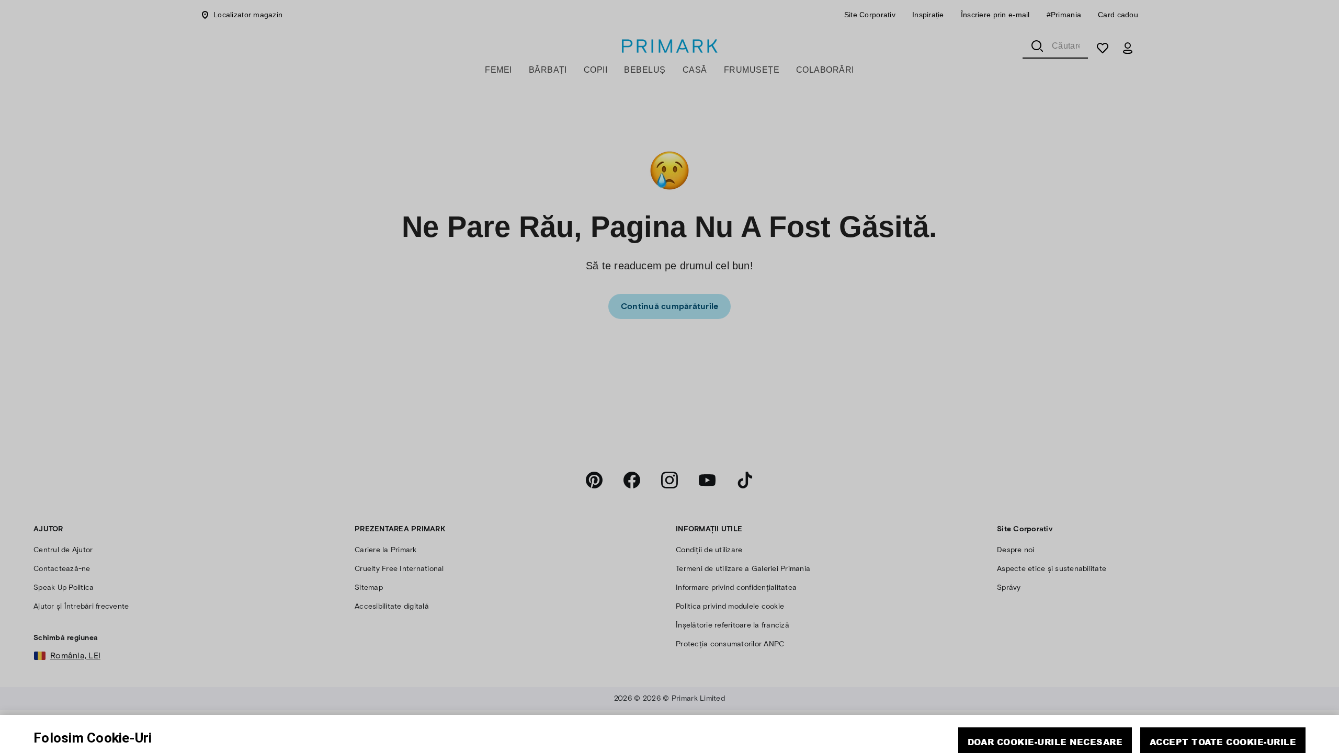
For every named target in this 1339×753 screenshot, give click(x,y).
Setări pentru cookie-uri (1131, 735)
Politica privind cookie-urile (329, 732)
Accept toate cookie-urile (1223, 705)
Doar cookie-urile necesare (1045, 705)
